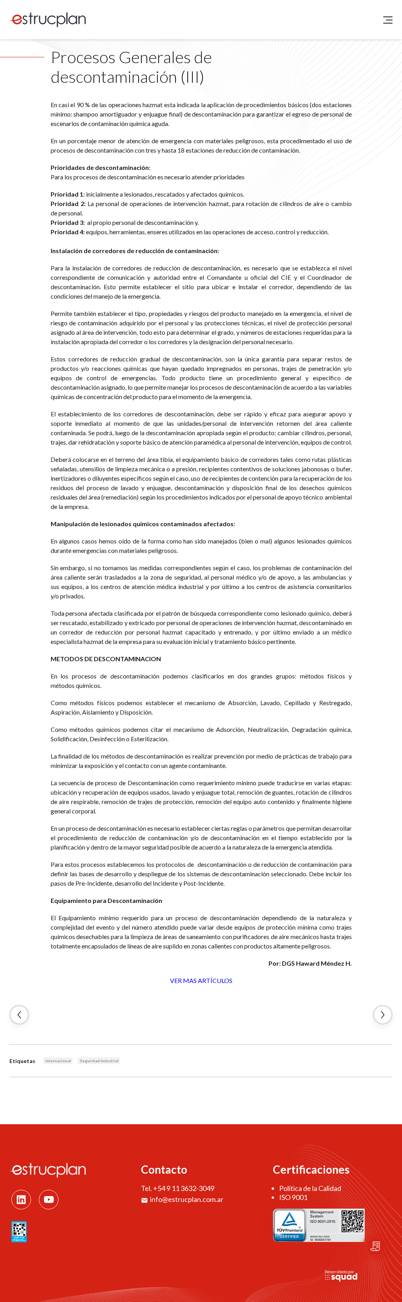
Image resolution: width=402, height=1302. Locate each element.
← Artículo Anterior (19, 1015)
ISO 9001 (293, 1197)
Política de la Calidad (310, 1188)
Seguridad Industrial (99, 1060)
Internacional (58, 1060)
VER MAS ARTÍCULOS (201, 980)
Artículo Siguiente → (383, 1015)
